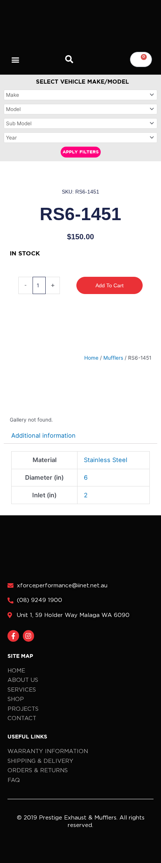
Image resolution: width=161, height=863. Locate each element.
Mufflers (113, 358)
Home (91, 358)
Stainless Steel (105, 460)
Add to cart (109, 285)
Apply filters (81, 152)
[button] (15, 59)
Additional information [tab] (43, 435)
